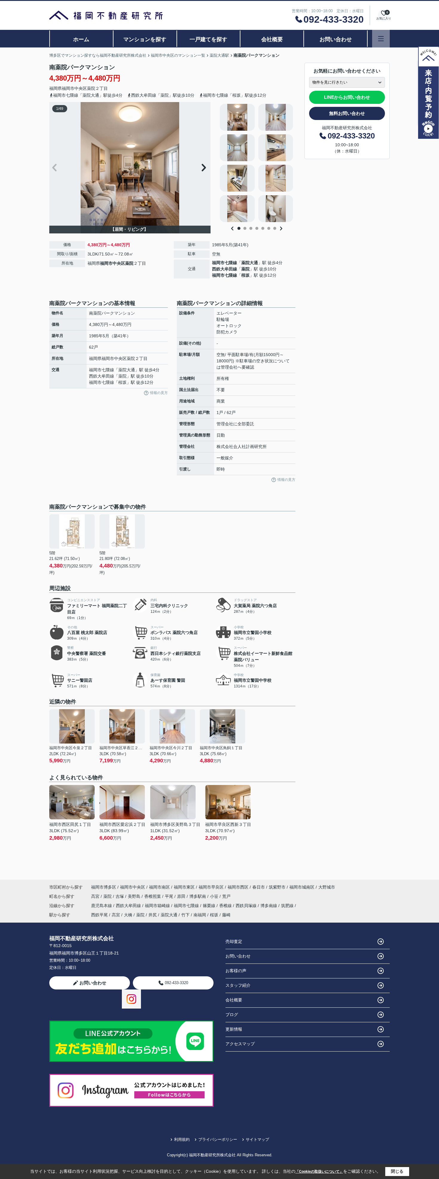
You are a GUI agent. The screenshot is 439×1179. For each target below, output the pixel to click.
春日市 (258, 887)
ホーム (81, 39)
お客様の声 (235, 970)
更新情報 (233, 1029)
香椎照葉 (153, 896)
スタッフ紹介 (238, 985)
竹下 (185, 914)
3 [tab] (250, 228)
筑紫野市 (277, 887)
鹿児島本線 (102, 905)
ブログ (231, 1014)
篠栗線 (210, 905)
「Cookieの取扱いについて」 (319, 1171)
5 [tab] (262, 228)
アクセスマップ (240, 1043)
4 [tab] (256, 228)
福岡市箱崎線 (158, 905)
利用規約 (182, 1139)
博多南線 (269, 905)
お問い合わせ (336, 39)
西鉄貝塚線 (247, 905)
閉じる (397, 1171)
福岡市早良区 (211, 887)
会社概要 (272, 39)
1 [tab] (238, 228)
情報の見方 (159, 393)
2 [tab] (244, 228)
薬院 (91, 88)
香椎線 (226, 905)
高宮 (96, 896)
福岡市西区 (238, 887)
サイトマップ (257, 1139)
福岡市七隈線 (224, 262)
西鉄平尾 (99, 914)
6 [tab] (268, 228)
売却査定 (233, 941)
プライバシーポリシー (217, 1139)
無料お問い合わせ (347, 113)
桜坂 (245, 275)
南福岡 (200, 914)
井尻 (152, 914)
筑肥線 (288, 905)
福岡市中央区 (74, 88)
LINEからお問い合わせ (347, 97)
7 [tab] (274, 228)
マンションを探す (144, 39)
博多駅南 (198, 896)
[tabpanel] (256, 163)
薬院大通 (249, 262)
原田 (182, 896)
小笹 (215, 896)
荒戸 (226, 896)
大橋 (128, 914)
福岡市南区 (159, 887)
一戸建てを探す (208, 39)
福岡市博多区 (103, 887)
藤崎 (226, 914)
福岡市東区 (184, 887)
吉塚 (120, 896)
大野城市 (326, 887)
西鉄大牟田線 (224, 269)
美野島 (135, 896)
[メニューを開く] (381, 38)
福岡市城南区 (301, 887)
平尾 (169, 896)
